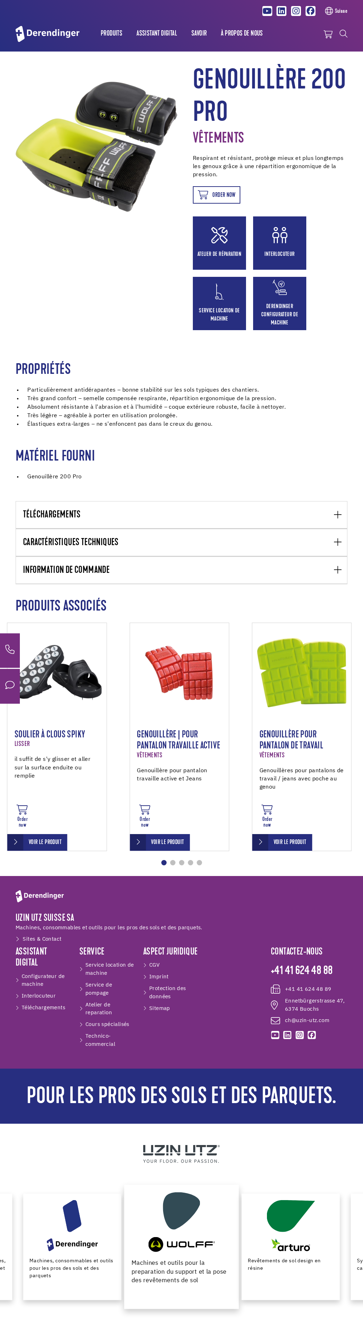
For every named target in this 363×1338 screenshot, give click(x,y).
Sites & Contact (42, 939)
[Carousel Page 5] (199, 862)
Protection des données (167, 992)
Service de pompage (98, 989)
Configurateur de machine (43, 980)
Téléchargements (51, 515)
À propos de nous (242, 33)
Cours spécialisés (107, 1024)
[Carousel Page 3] (181, 862)
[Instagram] (296, 11)
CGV (154, 965)
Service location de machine (109, 969)
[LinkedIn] (281, 11)
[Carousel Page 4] (190, 862)
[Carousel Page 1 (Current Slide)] (164, 862)
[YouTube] (267, 11)
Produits (111, 33)
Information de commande (66, 570)
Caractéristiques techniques (71, 543)
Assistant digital (156, 33)
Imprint (159, 976)
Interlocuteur (39, 996)
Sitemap (159, 1008)
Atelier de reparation (98, 1009)
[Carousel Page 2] (172, 862)
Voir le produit (45, 842)
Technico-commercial (100, 1040)
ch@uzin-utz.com (307, 1020)
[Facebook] (310, 11)
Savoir (199, 33)
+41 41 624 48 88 (302, 971)
